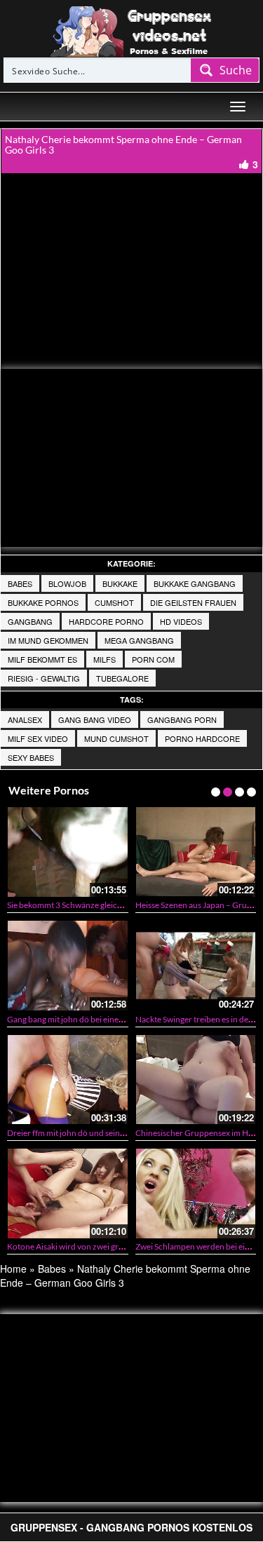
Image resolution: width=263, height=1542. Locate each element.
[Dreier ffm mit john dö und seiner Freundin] (67, 1079)
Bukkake (119, 583)
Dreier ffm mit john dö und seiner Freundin (85, 1133)
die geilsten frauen (193, 602)
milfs (104, 659)
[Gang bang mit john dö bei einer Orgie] (67, 965)
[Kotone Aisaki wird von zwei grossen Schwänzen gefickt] (67, 1193)
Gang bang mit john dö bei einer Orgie (75, 1019)
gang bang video (94, 719)
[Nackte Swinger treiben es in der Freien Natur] (196, 965)
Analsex (25, 719)
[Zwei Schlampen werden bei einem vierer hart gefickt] (196, 1193)
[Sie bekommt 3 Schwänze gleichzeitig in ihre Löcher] (67, 851)
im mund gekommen (48, 640)
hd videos (181, 621)
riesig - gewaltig (44, 678)
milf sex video (38, 738)
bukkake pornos (43, 602)
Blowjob (67, 583)
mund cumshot (116, 738)
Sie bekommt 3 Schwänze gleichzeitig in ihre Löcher (100, 905)
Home (13, 1269)
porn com (153, 659)
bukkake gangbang (195, 583)
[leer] (131, 30)
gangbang (30, 621)
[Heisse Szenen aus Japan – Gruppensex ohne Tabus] (196, 851)
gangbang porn (182, 719)
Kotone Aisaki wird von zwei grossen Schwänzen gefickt (108, 1246)
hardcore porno (106, 621)
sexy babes (31, 757)
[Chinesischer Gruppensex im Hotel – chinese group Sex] (196, 1079)
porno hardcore (202, 738)
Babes (20, 583)
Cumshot (114, 602)
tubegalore (122, 678)
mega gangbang (139, 640)
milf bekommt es (42, 659)
